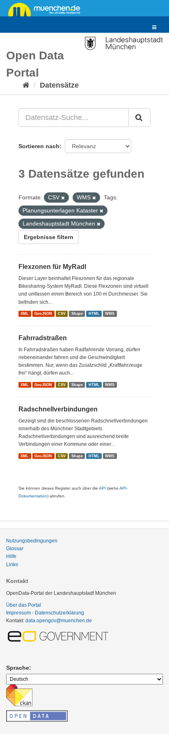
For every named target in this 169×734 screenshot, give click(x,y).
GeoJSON (43, 314)
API (102, 488)
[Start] (26, 85)
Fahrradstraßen (42, 337)
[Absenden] (139, 117)
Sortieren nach (38, 146)
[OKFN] (37, 713)
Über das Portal (23, 605)
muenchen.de (47, 9)
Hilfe (11, 556)
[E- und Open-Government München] (59, 636)
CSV (62, 314)
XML (25, 314)
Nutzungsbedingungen (31, 541)
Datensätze (59, 85)
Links (12, 564)
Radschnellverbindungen (58, 409)
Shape (77, 314)
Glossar (14, 548)
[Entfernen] (63, 197)
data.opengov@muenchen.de (58, 620)
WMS (109, 314)
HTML (94, 314)
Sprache (17, 667)
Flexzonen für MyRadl (52, 266)
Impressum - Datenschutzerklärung (45, 613)
